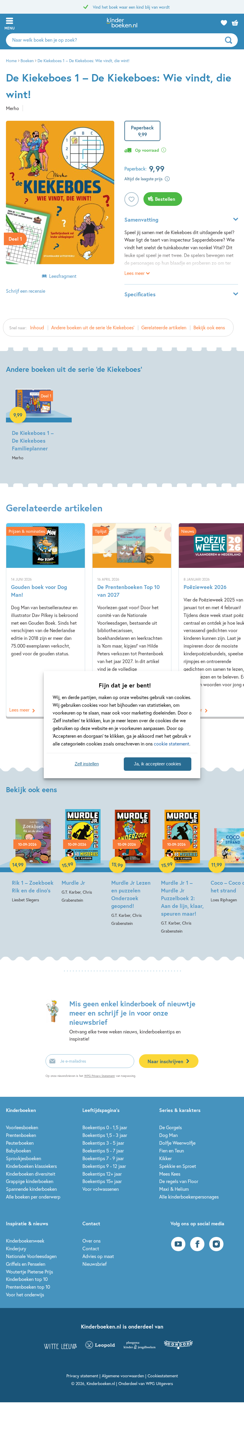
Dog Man (168, 1135)
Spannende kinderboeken (31, 1189)
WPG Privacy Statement (99, 1076)
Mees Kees (169, 1174)
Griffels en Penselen (25, 1264)
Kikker (165, 1158)
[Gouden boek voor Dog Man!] (45, 620)
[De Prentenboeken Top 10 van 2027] (132, 620)
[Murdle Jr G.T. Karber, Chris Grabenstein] (83, 856)
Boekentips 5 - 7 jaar (103, 1150)
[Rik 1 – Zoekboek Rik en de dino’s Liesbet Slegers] (33, 856)
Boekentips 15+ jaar (102, 1181)
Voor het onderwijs (25, 1294)
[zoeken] (230, 40)
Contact (90, 1248)
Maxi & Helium (174, 1189)
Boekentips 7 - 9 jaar (103, 1158)
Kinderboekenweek (25, 1240)
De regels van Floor (178, 1181)
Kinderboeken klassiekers (31, 1166)
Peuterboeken (20, 1143)
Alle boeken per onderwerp (33, 1196)
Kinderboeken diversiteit (30, 1174)
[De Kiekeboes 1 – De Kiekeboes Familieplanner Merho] (33, 425)
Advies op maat (98, 1256)
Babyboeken (18, 1150)
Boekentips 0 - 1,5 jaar (104, 1127)
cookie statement (171, 743)
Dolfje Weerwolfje (177, 1143)
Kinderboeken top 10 (27, 1279)
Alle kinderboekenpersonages (189, 1196)
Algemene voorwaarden (123, 1375)
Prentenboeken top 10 (28, 1287)
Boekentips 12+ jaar (102, 1174)
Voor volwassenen (100, 1189)
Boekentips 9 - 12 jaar (104, 1166)
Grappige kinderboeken (29, 1181)
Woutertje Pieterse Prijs (29, 1271)
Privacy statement (82, 1375)
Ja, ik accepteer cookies (157, 763)
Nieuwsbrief (94, 1264)
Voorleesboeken (22, 1127)
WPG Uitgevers (159, 1383)
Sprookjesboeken (23, 1158)
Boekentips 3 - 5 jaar (103, 1143)
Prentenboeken (21, 1135)
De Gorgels (170, 1127)
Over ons (91, 1240)
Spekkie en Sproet (177, 1166)
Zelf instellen (87, 763)
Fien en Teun (171, 1150)
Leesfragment (62, 276)
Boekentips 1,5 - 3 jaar (104, 1135)
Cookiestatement (163, 1375)
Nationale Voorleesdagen (31, 1256)
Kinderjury (16, 1248)
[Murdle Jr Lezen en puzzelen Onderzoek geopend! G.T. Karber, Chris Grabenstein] (132, 868)
